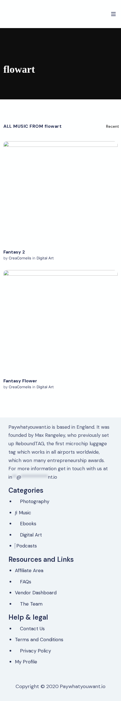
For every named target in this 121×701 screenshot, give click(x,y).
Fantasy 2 (14, 252)
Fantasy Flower (20, 381)
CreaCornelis (20, 258)
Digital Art (45, 258)
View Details (60, 193)
